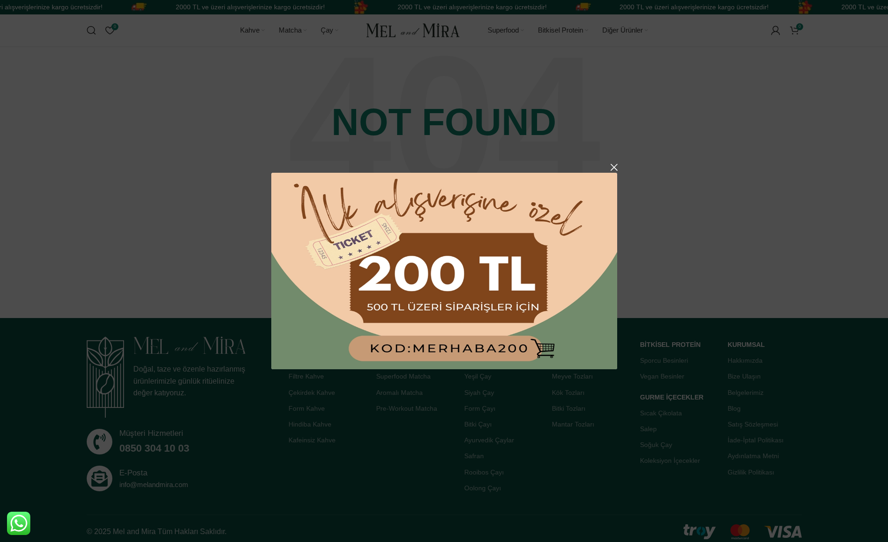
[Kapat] (614, 167)
